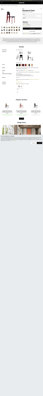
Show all (21, 118)
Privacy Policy (13, 140)
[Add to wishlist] (41, 8)
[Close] (42, 0)
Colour (24, 14)
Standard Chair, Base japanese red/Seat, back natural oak (21, 111)
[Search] (38, 2)
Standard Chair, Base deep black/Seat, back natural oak (7, 111)
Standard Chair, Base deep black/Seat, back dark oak (35, 111)
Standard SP (26, 70)
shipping (25, 24)
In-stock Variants (32, 31)
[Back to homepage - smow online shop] (21, 3)
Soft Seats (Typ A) (19, 82)
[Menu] (1, 2)
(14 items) (14, 5)
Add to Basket (32, 28)
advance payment (27, 33)
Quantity (24, 17)
